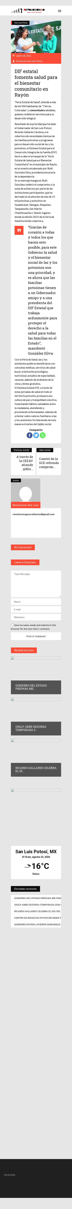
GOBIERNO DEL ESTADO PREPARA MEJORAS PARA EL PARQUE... (35, 968)
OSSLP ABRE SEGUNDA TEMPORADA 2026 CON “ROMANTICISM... (28, 1020)
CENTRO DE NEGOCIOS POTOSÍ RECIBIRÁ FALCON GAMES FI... (33, 1129)
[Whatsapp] (43, 435)
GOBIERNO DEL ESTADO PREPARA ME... (31, 687)
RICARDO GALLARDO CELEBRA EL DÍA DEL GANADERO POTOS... (36, 1076)
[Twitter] (36, 435)
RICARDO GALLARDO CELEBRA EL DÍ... (36, 769)
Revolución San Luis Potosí (29, 61)
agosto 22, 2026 (24, 974)
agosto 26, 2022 (23, 55)
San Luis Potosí (20, 22)
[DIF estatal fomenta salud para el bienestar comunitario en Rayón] (25, 493)
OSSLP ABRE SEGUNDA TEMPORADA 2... (30, 728)
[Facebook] (29, 435)
